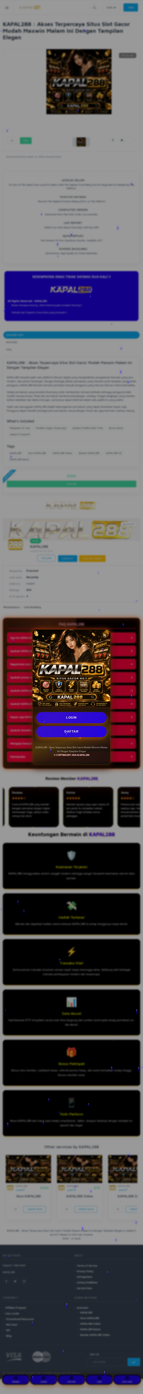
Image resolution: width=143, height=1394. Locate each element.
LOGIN (71, 717)
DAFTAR (71, 731)
